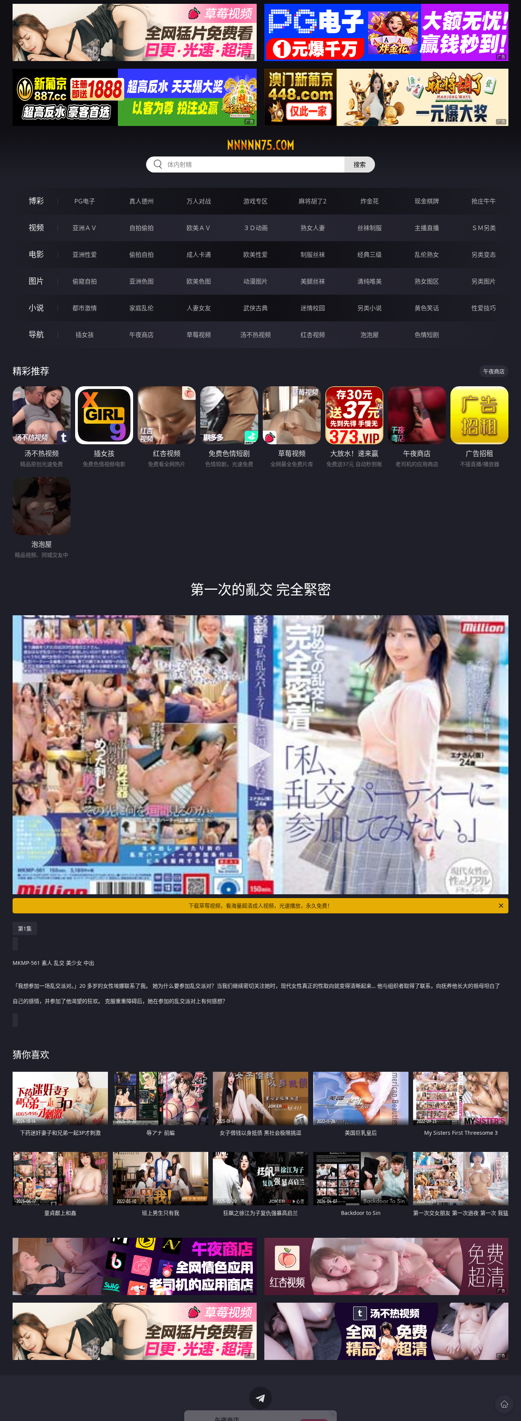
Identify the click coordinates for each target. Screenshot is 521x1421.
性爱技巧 (483, 308)
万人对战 (199, 201)
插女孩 (85, 335)
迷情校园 (313, 308)
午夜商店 (141, 335)
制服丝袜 (313, 254)
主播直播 (427, 228)
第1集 (25, 928)
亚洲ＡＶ (84, 228)
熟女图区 (427, 281)
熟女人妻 (313, 228)
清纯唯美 (369, 281)
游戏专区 (255, 201)
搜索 (360, 164)
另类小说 (369, 308)
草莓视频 (199, 335)
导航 (36, 334)
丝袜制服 (369, 228)
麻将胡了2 (312, 201)
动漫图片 (255, 281)
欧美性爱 (255, 254)
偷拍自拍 (141, 254)
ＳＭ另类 (483, 228)
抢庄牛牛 (483, 201)
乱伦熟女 (427, 254)
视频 (36, 228)
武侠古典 (255, 308)
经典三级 (369, 254)
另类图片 (483, 281)
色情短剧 (427, 335)
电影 (36, 254)
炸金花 (369, 201)
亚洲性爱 (84, 254)
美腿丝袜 (313, 281)
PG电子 (84, 201)
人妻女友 (199, 308)
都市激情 (84, 308)
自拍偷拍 (141, 228)
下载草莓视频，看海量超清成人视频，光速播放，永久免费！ (260, 905)
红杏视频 (313, 335)
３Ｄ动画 (255, 228)
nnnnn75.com (260, 145)
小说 (36, 308)
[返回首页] (504, 1404)
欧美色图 (199, 281)
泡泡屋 (369, 335)
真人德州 (141, 201)
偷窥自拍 (84, 281)
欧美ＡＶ (199, 228)
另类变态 (483, 254)
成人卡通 (199, 254)
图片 (36, 281)
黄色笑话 (427, 308)
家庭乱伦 (141, 308)
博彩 (36, 201)
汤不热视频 (255, 335)
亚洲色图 (141, 281)
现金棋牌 (427, 201)
